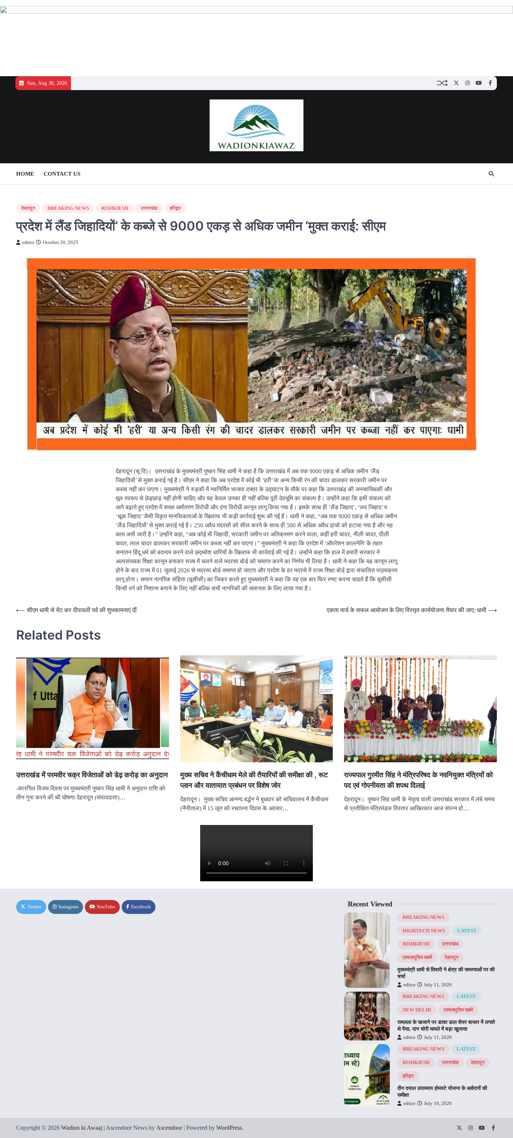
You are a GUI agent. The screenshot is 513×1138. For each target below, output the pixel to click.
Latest (467, 930)
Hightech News (424, 930)
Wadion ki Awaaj (81, 1127)
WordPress (229, 1127)
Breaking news (68, 208)
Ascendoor (169, 1127)
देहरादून (28, 208)
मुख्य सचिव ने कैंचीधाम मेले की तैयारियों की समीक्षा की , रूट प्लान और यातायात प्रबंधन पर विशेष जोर (254, 780)
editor (28, 242)
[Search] (491, 173)
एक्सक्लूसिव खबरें (417, 957)
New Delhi (417, 1010)
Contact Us (62, 174)
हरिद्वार (175, 208)
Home (25, 174)
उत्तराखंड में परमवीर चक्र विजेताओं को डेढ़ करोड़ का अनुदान (92, 775)
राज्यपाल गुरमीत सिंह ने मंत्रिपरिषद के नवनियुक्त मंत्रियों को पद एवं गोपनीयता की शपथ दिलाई (418, 780)
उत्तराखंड (149, 208)
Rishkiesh (114, 208)
